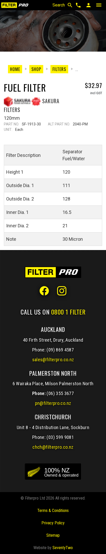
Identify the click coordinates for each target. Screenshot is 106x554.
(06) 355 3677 (60, 393)
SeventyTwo (62, 547)
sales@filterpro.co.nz (53, 359)
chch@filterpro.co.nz (52, 447)
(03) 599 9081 (60, 437)
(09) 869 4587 (60, 349)
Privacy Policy (53, 522)
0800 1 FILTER (68, 311)
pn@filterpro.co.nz (53, 403)
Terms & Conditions (53, 510)
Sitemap (53, 535)
